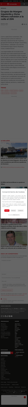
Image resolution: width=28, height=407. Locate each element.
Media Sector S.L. (16, 214)
